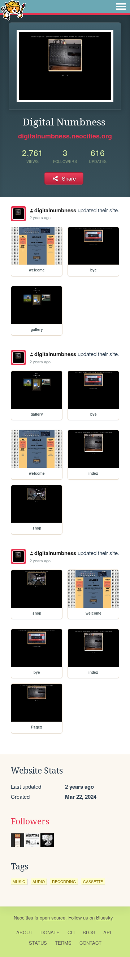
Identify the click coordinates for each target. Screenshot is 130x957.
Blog (89, 932)
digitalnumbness (55, 210)
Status (38, 942)
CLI (71, 932)
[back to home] (13, 10)
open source (52, 917)
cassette (93, 881)
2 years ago (40, 217)
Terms (63, 942)
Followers (30, 821)
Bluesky (104, 917)
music (19, 881)
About (24, 932)
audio (38, 881)
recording (64, 881)
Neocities (23, 917)
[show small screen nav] (121, 6)
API (107, 932)
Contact (90, 942)
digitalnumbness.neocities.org (65, 136)
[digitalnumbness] (18, 214)
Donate (50, 932)
